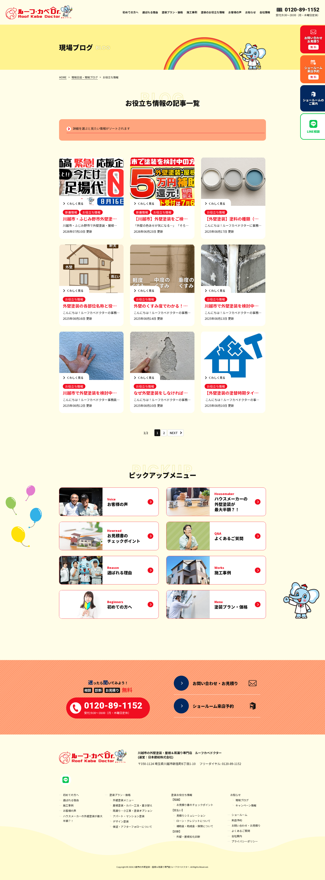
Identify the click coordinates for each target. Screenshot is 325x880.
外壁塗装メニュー (123, 800)
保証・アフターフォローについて (132, 826)
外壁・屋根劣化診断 (188, 836)
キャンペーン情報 (245, 805)
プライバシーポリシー (245, 841)
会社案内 (237, 836)
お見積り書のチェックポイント (194, 805)
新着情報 (71, 212)
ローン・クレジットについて (193, 821)
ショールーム (239, 815)
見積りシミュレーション (190, 815)
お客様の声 (234, 12)
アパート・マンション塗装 (128, 816)
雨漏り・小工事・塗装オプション (132, 811)
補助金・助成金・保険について (194, 826)
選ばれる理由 (150, 12)
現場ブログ (242, 800)
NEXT (174, 433)
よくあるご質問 (241, 831)
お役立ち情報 (91, 212)
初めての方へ (130, 12)
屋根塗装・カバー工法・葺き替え (132, 805)
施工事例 (192, 12)
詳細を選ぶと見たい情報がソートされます (101, 128)
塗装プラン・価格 (120, 795)
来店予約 (237, 820)
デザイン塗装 (121, 821)
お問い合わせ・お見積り (246, 825)
